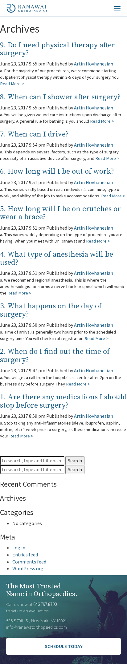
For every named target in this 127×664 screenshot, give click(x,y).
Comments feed (29, 562)
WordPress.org (27, 568)
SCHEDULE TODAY (64, 646)
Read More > (12, 83)
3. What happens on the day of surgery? (51, 310)
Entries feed (25, 554)
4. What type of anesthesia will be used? (56, 258)
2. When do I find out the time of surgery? (55, 355)
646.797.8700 (45, 604)
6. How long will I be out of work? (57, 171)
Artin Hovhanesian (93, 64)
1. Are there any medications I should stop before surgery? (63, 401)
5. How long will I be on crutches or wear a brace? (60, 213)
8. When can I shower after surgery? (60, 97)
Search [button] (75, 460)
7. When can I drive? (34, 134)
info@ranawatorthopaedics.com (36, 627)
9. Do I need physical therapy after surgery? (57, 49)
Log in (18, 547)
